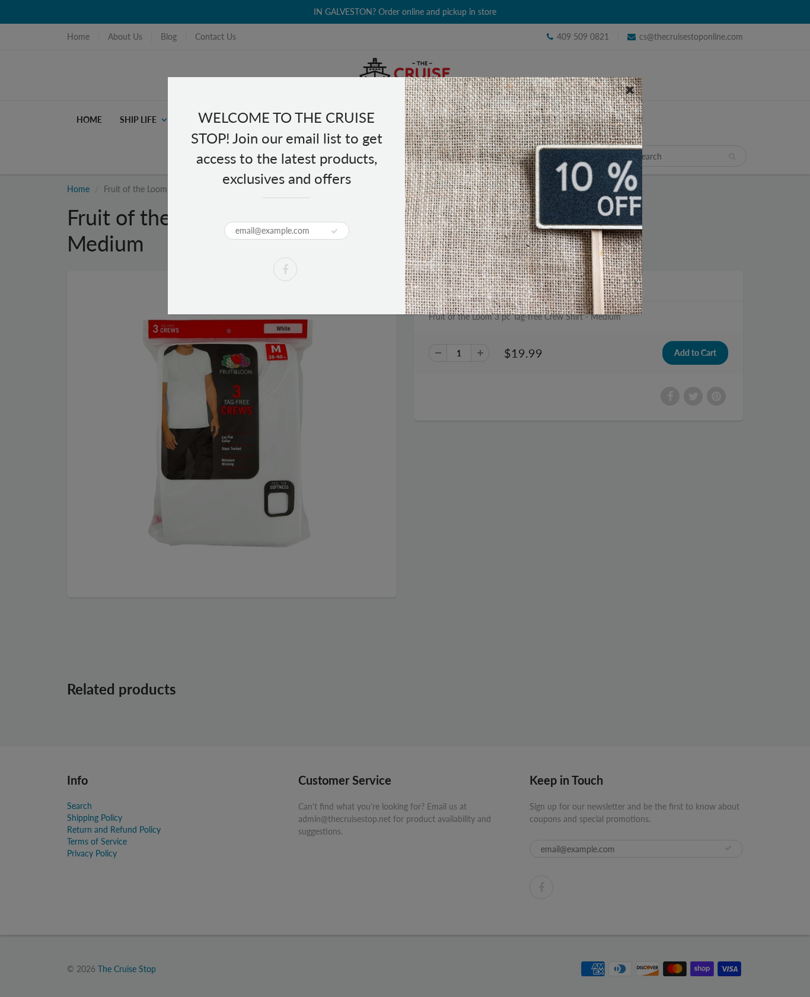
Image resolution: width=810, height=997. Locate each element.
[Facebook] (285, 269)
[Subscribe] (334, 231)
